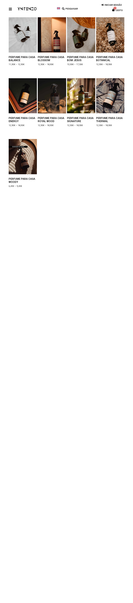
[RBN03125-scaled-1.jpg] (23, 156)
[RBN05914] (110, 34)
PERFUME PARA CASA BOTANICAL (109, 59)
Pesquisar (71, 8)
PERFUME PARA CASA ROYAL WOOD (51, 120)
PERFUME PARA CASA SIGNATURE (80, 120)
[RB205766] (23, 34)
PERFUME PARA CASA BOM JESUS (80, 59)
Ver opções (22, 48)
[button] (13, 34)
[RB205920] (81, 34)
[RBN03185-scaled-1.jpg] (52, 34)
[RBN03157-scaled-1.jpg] (110, 95)
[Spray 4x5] (52, 95)
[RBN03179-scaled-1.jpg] (81, 95)
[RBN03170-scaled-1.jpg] (23, 95)
